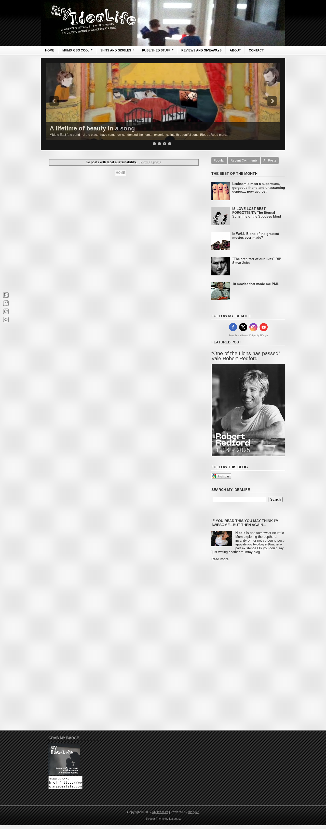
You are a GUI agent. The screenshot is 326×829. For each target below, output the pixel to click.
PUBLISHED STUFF (158, 50)
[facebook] (233, 327)
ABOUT (235, 50)
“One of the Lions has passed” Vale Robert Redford (245, 356)
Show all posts (150, 162)
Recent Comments (244, 160)
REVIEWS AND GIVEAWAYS (201, 50)
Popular (219, 160)
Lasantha (175, 818)
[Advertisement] (231, 641)
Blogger (193, 812)
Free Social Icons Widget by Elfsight (248, 335)
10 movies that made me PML (255, 284)
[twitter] (243, 327)
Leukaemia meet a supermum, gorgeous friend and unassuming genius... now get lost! (258, 187)
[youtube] (264, 327)
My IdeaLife (160, 812)
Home (49, 50)
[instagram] (253, 327)
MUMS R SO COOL (77, 50)
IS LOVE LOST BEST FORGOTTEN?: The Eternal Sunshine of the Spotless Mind (256, 212)
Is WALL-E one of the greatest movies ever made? (255, 235)
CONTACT (256, 50)
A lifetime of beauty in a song (92, 128)
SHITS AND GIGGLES (117, 50)
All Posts (269, 160)
